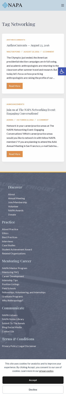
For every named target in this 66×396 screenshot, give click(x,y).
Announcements (15, 104)
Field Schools (9, 288)
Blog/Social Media (12, 327)
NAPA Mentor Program (14, 268)
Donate (12, 214)
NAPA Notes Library (13, 319)
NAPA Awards (15, 210)
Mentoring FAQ (10, 272)
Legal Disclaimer (27, 346)
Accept (33, 380)
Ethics (5, 233)
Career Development (13, 276)
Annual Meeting (16, 198)
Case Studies (8, 245)
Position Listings (10, 284)
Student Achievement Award (17, 249)
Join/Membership (17, 202)
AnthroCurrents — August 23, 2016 (28, 45)
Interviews (7, 241)
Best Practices (9, 237)
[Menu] (62, 5)
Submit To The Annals (13, 323)
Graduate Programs (12, 296)
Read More (16, 87)
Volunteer (13, 206)
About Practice (10, 229)
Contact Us (8, 331)
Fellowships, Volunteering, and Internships (24, 292)
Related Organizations (14, 253)
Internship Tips (10, 280)
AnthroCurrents (16, 40)
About (11, 194)
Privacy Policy (9, 346)
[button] (62, 71)
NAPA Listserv (9, 315)
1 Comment (48, 52)
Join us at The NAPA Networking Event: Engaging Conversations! (31, 111)
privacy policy (46, 371)
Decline (33, 389)
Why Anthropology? (12, 300)
